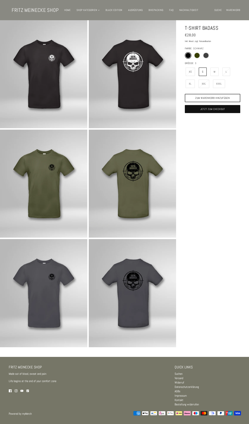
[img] (10, 390)
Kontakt (179, 400)
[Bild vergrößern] (43, 74)
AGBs (177, 391)
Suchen (178, 374)
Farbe (188, 48)
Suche (218, 10)
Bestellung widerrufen (187, 404)
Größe (189, 63)
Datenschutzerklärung (187, 387)
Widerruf (179, 382)
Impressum (181, 396)
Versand (179, 378)
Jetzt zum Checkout (212, 109)
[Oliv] (197, 55)
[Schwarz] (188, 55)
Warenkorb (233, 10)
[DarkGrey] (206, 55)
